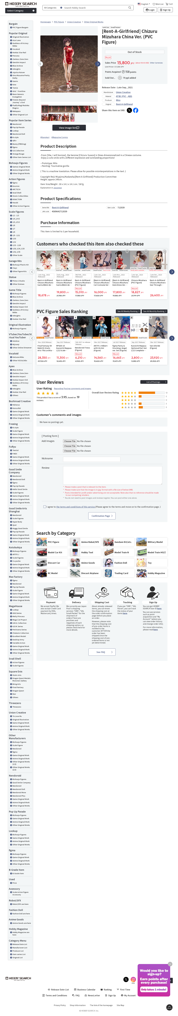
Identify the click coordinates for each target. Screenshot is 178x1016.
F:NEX (15, 453)
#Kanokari (44, 137)
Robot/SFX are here (20, 904)
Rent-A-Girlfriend (124, 104)
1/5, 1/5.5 (16, 222)
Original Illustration (21, 37)
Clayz (15, 268)
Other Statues (18, 284)
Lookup (16, 130)
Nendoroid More (19, 792)
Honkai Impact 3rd (20, 307)
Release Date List (20, 944)
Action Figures (18, 662)
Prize (15, 883)
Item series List (19, 954)
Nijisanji (16, 344)
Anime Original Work (21, 170)
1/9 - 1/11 (16, 235)
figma (15, 147)
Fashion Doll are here (21, 913)
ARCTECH (16, 189)
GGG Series (17, 613)
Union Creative (123, 92)
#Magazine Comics (59, 137)
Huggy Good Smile (20, 528)
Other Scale (17, 255)
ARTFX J (16, 554)
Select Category (15, 10)
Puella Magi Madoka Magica (21, 106)
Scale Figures (18, 492)
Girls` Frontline (19, 91)
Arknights (16, 69)
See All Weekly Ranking (128, 311)
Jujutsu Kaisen (19, 72)
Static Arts (17, 675)
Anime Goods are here (22, 923)
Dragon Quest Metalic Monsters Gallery (22, 679)
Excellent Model (19, 636)
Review (45, 467)
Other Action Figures (21, 206)
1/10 (14, 238)
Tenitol (16, 450)
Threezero (17, 707)
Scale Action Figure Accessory (20, 893)
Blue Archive (18, 65)
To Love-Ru (17, 716)
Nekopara (16, 111)
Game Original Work (21, 411)
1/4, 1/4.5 (16, 218)
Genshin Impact (19, 62)
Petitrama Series (20, 629)
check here (77, 627)
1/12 (14, 242)
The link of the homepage (101, 1005)
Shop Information (78, 1005)
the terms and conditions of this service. (75, 506)
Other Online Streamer (22, 347)
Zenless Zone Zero (20, 59)
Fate (14, 84)
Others (15, 395)
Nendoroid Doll (19, 134)
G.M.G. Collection (19, 623)
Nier (14, 694)
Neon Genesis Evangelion (18, 95)
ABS (130, 96)
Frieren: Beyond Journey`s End (19, 101)
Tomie (15, 88)
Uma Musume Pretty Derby (21, 76)
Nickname (47, 458)
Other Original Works (21, 173)
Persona (16, 55)
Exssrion (16, 186)
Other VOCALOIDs (20, 360)
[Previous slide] (40, 64)
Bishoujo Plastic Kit (21, 264)
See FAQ (101, 652)
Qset (15, 525)
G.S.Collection (18, 150)
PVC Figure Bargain (20, 27)
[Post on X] (129, 110)
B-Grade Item (18, 873)
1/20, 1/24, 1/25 (18, 248)
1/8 (14, 232)
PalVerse (16, 405)
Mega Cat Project (20, 619)
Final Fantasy (18, 687)
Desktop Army (18, 639)
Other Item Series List (22, 157)
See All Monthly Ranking (153, 311)
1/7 (14, 228)
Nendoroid (17, 124)
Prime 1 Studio (19, 281)
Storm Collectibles (20, 196)
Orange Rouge (18, 154)
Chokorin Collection (21, 633)
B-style (16, 137)
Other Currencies (156, 63)
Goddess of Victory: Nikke (21, 44)
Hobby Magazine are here (21, 933)
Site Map (120, 1005)
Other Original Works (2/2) (21, 768)
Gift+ (15, 140)
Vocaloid (16, 49)
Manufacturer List (20, 947)
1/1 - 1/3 (16, 215)
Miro (118, 100)
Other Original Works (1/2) (21, 762)
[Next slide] (97, 64)
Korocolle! (17, 408)
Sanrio (15, 81)
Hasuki (15, 202)
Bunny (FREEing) (19, 144)
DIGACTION (17, 199)
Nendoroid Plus (19, 796)
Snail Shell (17, 192)
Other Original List (20, 114)
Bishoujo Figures (19, 293)
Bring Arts (17, 684)
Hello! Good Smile (20, 489)
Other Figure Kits (20, 271)
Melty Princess (19, 616)
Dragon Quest (18, 690)
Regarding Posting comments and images (72, 388)
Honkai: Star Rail (19, 52)
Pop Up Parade (18, 127)
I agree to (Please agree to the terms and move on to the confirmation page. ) (104, 506)
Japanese (57, 187)
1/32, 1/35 (16, 252)
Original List (18, 957)
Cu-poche (16, 561)
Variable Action (19, 643)
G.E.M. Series (18, 626)
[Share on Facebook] (135, 110)
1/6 (14, 225)
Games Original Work (21, 166)
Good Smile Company (21, 782)
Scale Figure (18, 431)
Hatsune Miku (18, 357)
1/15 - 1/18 (17, 245)
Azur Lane (17, 40)
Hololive (16, 341)
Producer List (18, 951)
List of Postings (153, 382)
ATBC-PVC (121, 96)
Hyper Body (17, 521)
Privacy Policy (60, 1005)
